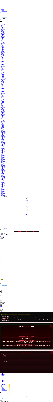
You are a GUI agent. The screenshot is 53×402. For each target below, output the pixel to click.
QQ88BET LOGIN (3, 374)
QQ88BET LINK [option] (1, 291)
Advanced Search (1, 20)
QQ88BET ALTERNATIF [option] (1, 292)
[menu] (26, 125)
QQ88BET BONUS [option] (1, 295)
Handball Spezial (2, 219)
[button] (1, 261)
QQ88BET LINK (2, 10)
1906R (2, 224)
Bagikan (1, 311)
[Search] (1, 21)
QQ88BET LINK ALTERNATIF (4, 11)
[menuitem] (2, 23)
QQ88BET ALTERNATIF (3, 381)
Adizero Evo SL (2, 221)
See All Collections (3, 218)
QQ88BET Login (8, 317)
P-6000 (2, 217)
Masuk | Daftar (2, 9)
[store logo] (4, 17)
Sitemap (2, 385)
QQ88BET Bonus (3, 384)
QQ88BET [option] (1, 289)
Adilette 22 (2, 220)
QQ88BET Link (4, 319)
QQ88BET (2, 227)
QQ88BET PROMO (3, 389)
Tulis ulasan (6, 285)
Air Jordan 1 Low (2, 216)
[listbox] (10, 293)
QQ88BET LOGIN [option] (1, 290)
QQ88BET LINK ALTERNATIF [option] (1, 297)
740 (1, 223)
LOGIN (1, 305)
